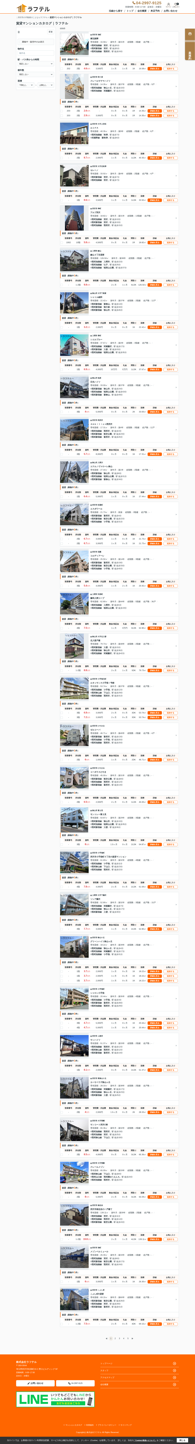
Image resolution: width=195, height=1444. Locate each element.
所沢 (106, 45)
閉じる (182, 1440)
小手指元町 (102, 679)
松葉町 (100, 505)
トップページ (106, 1363)
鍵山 (99, 251)
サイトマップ (126, 1425)
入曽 (106, 349)
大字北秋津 (102, 166)
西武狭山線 (97, 693)
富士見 (100, 810)
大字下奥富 (102, 293)
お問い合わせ (170, 11)
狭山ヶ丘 (108, 88)
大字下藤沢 (102, 895)
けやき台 (101, 726)
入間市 (94, 251)
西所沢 (107, 51)
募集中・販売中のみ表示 (33, 42)
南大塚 (107, 307)
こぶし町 (101, 1290)
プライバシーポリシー (107, 1425)
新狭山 (107, 304)
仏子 (106, 264)
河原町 (100, 594)
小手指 (107, 521)
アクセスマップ (107, 1377)
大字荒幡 (101, 1121)
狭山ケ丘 (101, 938)
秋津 (106, 135)
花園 (99, 552)
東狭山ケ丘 (102, 1078)
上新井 (100, 1036)
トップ (130, 11)
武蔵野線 (96, 138)
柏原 (99, 378)
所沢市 (94, 35)
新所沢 (107, 437)
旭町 (99, 35)
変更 (51, 32)
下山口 (107, 693)
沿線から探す (116, 11)
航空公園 (108, 434)
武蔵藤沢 (108, 91)
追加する (170, 69)
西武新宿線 (97, 48)
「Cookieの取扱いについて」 (145, 1440)
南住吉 (100, 1205)
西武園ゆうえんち (112, 1177)
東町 (99, 336)
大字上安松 (102, 124)
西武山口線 (97, 1177)
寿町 (99, 209)
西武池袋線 (97, 45)
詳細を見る (154, 69)
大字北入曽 (102, 637)
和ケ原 (100, 77)
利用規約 (90, 1425)
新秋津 (105, 138)
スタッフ (104, 1370)
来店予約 (155, 11)
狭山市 (94, 293)
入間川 (100, 463)
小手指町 (101, 853)
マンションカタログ (73, 1425)
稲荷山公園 (109, 267)
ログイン (168, 7)
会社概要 (142, 11)
